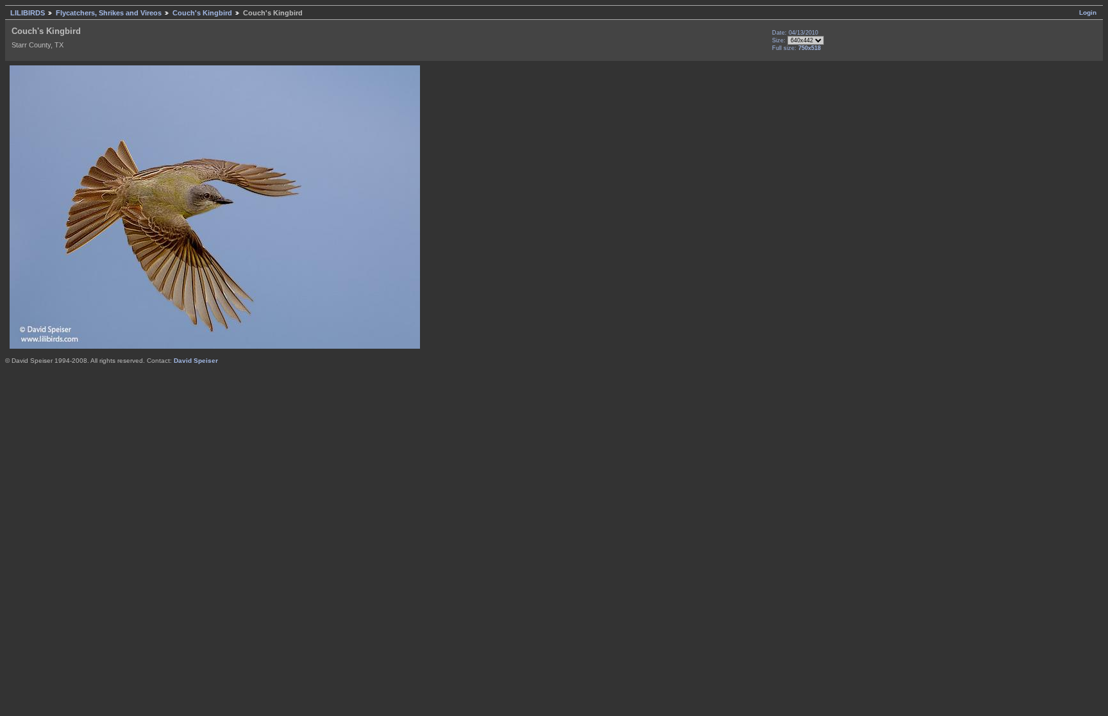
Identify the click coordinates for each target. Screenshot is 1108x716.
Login (1087, 12)
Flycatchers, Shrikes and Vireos (109, 13)
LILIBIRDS (27, 13)
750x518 (809, 48)
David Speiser (196, 360)
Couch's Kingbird (202, 13)
